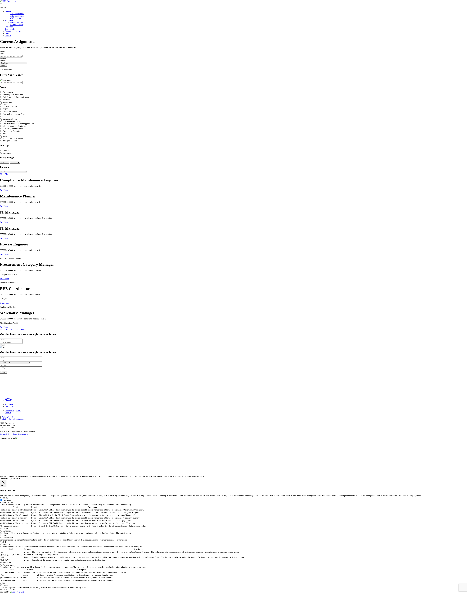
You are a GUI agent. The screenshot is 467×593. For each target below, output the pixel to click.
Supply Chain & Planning (13, 138)
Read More (4, 190)
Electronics (7, 99)
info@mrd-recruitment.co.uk (13, 419)
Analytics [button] (3, 542)
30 (17, 329)
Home (7, 398)
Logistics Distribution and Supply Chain (18, 124)
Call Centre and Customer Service (16, 97)
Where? (3, 58)
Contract (6, 150)
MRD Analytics (16, 18)
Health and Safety (10, 112)
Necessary (7, 500)
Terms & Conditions (20, 434)
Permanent (7, 153)
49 (22, 329)
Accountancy (8, 92)
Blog (7, 33)
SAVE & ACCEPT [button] (7, 590)
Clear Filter (4, 174)
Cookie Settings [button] (6, 479)
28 (12, 329)
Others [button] (2, 583)
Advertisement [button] (5, 562)
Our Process (9, 27)
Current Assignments (13, 31)
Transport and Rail (10, 141)
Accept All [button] (17, 479)
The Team (9, 20)
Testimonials (9, 29)
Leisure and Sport (10, 119)
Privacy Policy (5, 434)
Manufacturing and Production (14, 126)
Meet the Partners (16, 22)
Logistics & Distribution (12, 121)
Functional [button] (4, 528)
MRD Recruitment (17, 14)
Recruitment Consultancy (12, 131)
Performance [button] (5, 535)
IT (4, 116)
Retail (5, 133)
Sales (5, 136)
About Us (8, 11)
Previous (3, 329)
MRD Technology (17, 16)
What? (2, 52)
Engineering (7, 102)
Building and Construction (13, 95)
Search (3, 65)
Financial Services (10, 107)
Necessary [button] (4, 498)
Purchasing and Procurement (14, 129)
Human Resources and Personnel (15, 114)
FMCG (6, 109)
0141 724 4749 (7, 417)
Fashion (6, 104)
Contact (8, 36)
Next (25, 329)
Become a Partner (16, 25)
